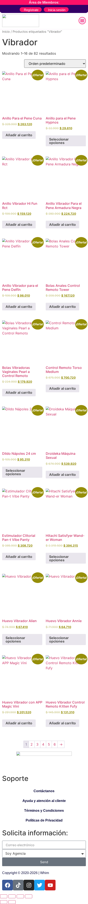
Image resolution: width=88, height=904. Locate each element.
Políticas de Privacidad (44, 820)
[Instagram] (28, 885)
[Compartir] (20, 896)
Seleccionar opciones (59, 141)
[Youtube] (50, 885)
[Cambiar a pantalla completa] (12, 896)
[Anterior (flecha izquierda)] (3, 902)
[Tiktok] (18, 885)
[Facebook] (7, 885)
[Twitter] (39, 885)
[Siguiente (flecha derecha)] (12, 902)
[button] (82, 20)
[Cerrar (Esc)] (28, 896)
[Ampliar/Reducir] (3, 896)
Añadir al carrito (19, 135)
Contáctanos (44, 791)
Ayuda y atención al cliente (44, 801)
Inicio (6, 32)
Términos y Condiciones (44, 810)
